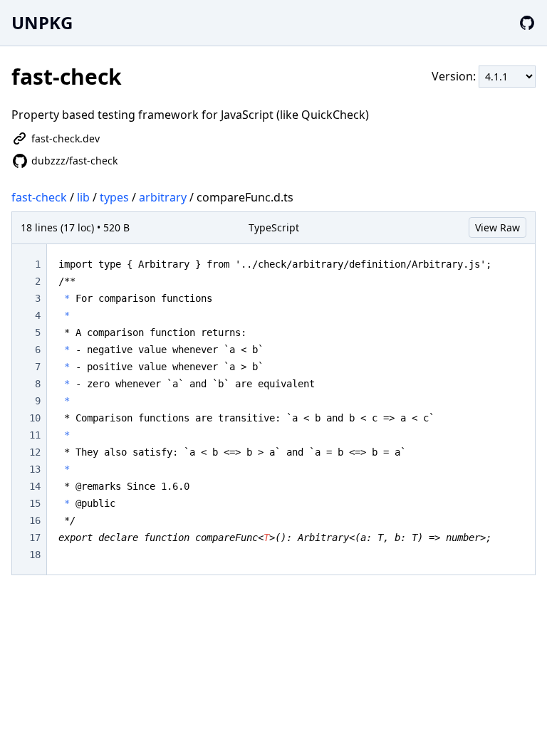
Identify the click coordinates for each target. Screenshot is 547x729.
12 (35, 452)
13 (35, 469)
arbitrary (163, 197)
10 (35, 418)
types (114, 197)
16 (35, 520)
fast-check (39, 197)
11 (35, 435)
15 (35, 503)
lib (83, 197)
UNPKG (42, 22)
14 (35, 486)
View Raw (497, 227)
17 (35, 537)
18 (35, 554)
